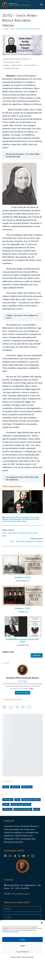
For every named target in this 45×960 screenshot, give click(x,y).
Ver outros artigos (22, 693)
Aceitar (22, 939)
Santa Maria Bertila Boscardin (19, 519)
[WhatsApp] (32, 855)
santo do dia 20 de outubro (11, 521)
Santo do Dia (17, 65)
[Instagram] (10, 855)
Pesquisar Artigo (8, 652)
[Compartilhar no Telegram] (17, 707)
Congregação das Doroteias (29, 517)
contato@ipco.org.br (20, 893)
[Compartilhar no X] (10, 707)
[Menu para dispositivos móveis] (41, 4)
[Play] (22, 501)
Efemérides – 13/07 (22, 608)
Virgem (24, 521)
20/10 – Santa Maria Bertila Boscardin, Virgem (26, 29)
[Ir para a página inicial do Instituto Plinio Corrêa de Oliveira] (22, 866)
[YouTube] (23, 855)
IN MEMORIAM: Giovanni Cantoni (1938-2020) (22, 640)
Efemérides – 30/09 (22, 577)
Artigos (6, 65)
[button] (42, 923)
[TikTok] (28, 855)
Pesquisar (37, 655)
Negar (22, 946)
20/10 (17, 517)
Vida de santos (30, 65)
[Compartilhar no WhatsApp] (23, 707)
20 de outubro (10, 517)
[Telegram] (14, 855)
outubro (5, 519)
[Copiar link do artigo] (29, 707)
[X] (19, 855)
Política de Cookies (15, 957)
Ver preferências (22, 952)
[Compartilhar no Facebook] (4, 707)
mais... (31, 688)
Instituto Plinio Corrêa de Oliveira (16, 59)
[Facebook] (5, 855)
